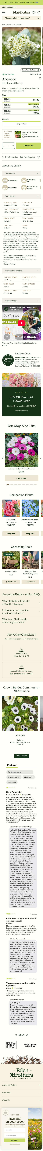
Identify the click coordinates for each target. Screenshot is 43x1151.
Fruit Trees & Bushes (17, 2)
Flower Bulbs (11, 24)
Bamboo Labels (11, 571)
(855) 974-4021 (21, 653)
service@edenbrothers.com (21, 671)
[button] (3, 12)
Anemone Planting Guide (20, 343)
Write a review (21, 756)
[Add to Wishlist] (40, 78)
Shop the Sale (20, 410)
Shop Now (11, 534)
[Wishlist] (33, 12)
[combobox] (21, 18)
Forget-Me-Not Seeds (30, 520)
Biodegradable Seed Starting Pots (30, 573)
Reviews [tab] (12, 765)
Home (3, 24)
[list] (21, 653)
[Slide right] (38, 46)
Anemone (19, 24)
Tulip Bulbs (11, 520)
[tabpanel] (21, 898)
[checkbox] (12, 782)
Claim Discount (14, 1140)
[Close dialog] (40, 1109)
